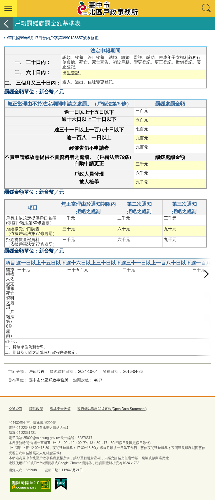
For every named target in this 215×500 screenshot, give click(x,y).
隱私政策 (36, 409)
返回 (6, 23)
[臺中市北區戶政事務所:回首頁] (107, 8)
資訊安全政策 (60, 409)
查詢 (206, 8)
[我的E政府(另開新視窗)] (61, 484)
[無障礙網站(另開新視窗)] (30, 485)
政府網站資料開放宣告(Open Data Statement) (112, 409)
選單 (8, 8)
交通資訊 (15, 409)
